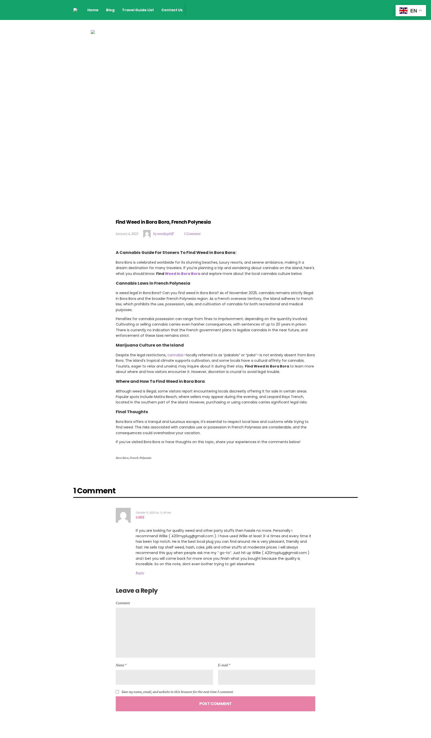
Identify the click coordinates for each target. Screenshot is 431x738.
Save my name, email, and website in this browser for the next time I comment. (177, 692)
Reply (140, 572)
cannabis (175, 355)
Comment (123, 602)
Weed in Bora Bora (182, 273)
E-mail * (224, 665)
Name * (121, 665)
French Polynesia (140, 458)
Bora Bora (122, 458)
